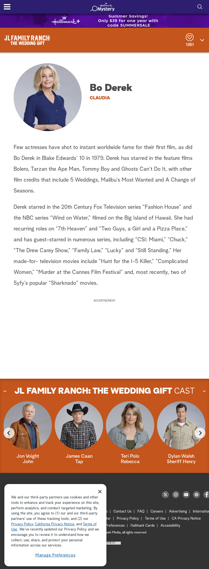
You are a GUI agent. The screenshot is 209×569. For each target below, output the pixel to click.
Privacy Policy (128, 518)
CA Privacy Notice (186, 518)
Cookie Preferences (109, 525)
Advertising (178, 511)
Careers (156, 511)
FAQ (141, 511)
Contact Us (122, 511)
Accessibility (170, 525)
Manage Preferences (55, 555)
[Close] (100, 491)
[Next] (200, 433)
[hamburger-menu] (7, 7)
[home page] (102, 6)
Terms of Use (155, 518)
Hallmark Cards (143, 525)
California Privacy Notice (54, 524)
